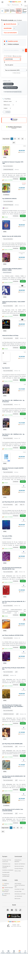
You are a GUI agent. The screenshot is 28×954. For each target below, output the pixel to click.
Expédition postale (13, 41)
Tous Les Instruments (8, 166)
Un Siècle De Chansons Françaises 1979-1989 (12, 162)
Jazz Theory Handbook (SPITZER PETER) (12, 635)
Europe (14, 119)
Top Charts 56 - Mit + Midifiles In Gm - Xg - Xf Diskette (13, 434)
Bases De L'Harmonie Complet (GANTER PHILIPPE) (12, 468)
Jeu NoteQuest (18, 896)
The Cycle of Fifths (7, 536)
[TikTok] (20, 910)
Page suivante (6, 138)
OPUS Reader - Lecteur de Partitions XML (20, 885)
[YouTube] (12, 910)
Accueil (2, 952)
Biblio (14, 952)
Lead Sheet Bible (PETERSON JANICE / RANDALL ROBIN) (12, 269)
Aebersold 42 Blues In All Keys (10, 335)
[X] (16, 910)
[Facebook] (7, 910)
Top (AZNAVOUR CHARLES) (9, 198)
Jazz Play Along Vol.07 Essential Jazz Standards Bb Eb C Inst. (11, 568)
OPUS (19, 952)
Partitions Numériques (15, 127)
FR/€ (26, 5)
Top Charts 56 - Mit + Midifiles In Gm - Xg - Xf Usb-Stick (13, 401)
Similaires (15, 179)
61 (18, 138)
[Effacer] (23, 50)
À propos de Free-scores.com (6, 860)
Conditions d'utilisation (7, 870)
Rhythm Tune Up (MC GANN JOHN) (11, 236)
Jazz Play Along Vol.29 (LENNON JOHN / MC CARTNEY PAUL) (13, 776)
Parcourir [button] (8, 952)
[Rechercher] (21, 4)
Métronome (17, 898)
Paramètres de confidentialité (5, 875)
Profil (25, 952)
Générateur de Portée (20, 893)
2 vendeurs (6, 194)
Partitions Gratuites (5, 884)
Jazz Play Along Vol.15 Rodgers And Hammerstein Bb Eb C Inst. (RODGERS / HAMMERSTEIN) (12, 706)
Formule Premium (19, 868)
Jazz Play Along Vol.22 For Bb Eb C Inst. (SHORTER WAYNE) (12, 810)
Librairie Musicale (10, 24)
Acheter (23, 178)
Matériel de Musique (6, 894)
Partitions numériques (13, 44)
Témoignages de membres (6, 867)
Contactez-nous (6, 863)
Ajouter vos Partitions (20, 863)
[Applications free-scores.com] (2, 10)
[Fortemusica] (8, 925)
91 (22, 138)
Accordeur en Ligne (19, 889)
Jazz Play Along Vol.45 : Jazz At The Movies (13, 502)
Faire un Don (18, 870)
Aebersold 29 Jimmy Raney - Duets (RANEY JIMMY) (13, 302)
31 (15, 138)
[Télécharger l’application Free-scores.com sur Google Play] (14, 916)
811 (14, 142)
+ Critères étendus (16, 72)
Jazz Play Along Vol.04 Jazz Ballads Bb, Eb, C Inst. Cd (14, 602)
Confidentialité (5, 872)
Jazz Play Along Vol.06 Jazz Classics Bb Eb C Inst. (13, 668)
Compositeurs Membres (18, 860)
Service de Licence (19, 866)
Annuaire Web (18, 891)
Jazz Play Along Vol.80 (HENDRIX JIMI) (12, 743)
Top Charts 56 (6, 368)
